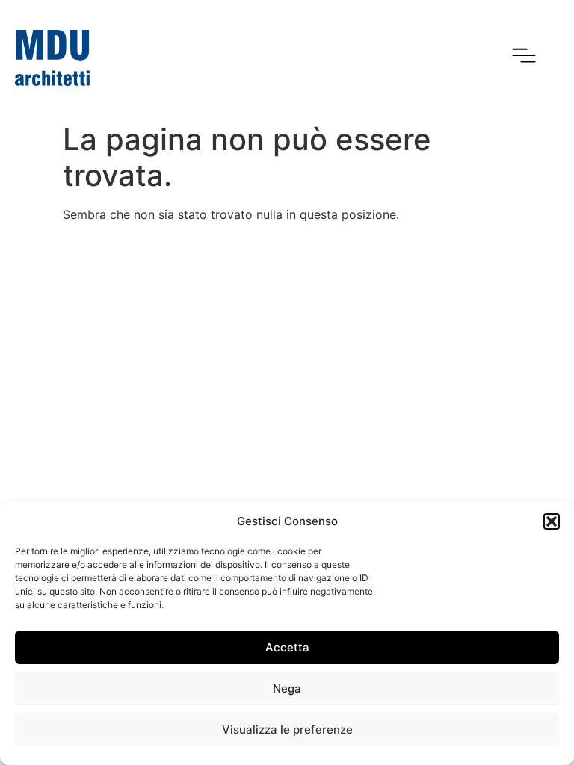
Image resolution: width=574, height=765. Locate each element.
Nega (287, 688)
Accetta (287, 647)
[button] (551, 521)
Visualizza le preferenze (287, 729)
